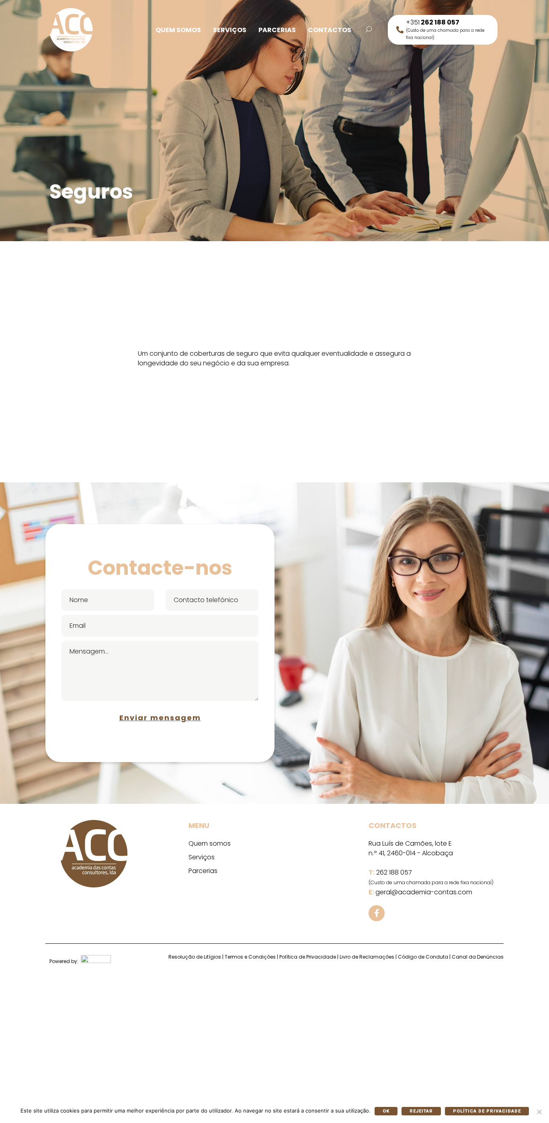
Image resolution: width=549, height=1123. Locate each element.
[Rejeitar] (539, 1112)
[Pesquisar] (368, 29)
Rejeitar (421, 1111)
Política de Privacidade (487, 1111)
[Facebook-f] (377, 913)
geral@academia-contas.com (423, 892)
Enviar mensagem (160, 718)
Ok (386, 1111)
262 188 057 (394, 872)
